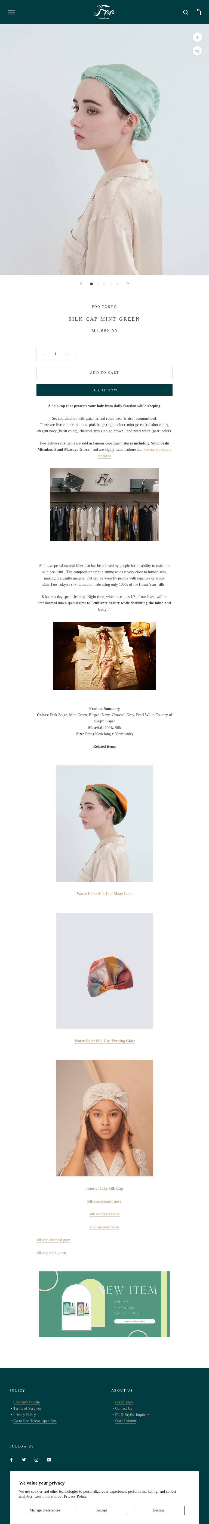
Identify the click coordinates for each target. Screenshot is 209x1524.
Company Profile (26, 1402)
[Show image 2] (98, 284)
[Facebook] (11, 1459)
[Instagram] (36, 1459)
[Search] (186, 12)
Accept (101, 1510)
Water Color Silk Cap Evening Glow (105, 1041)
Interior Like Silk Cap (104, 1188)
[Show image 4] (111, 284)
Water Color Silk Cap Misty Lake (104, 894)
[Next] (128, 283)
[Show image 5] (117, 284)
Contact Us (123, 1408)
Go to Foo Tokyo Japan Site (35, 1421)
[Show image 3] (104, 284)
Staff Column (125, 1421)
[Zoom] (197, 37)
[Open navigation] (11, 12)
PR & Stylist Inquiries (132, 1415)
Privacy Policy (24, 1415)
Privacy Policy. (75, 1496)
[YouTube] (49, 1459)
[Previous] (81, 283)
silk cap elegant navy (104, 1201)
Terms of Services (27, 1408)
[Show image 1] (91, 284)
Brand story (124, 1402)
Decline (158, 1510)
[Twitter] (24, 1459)
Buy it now (104, 390)
